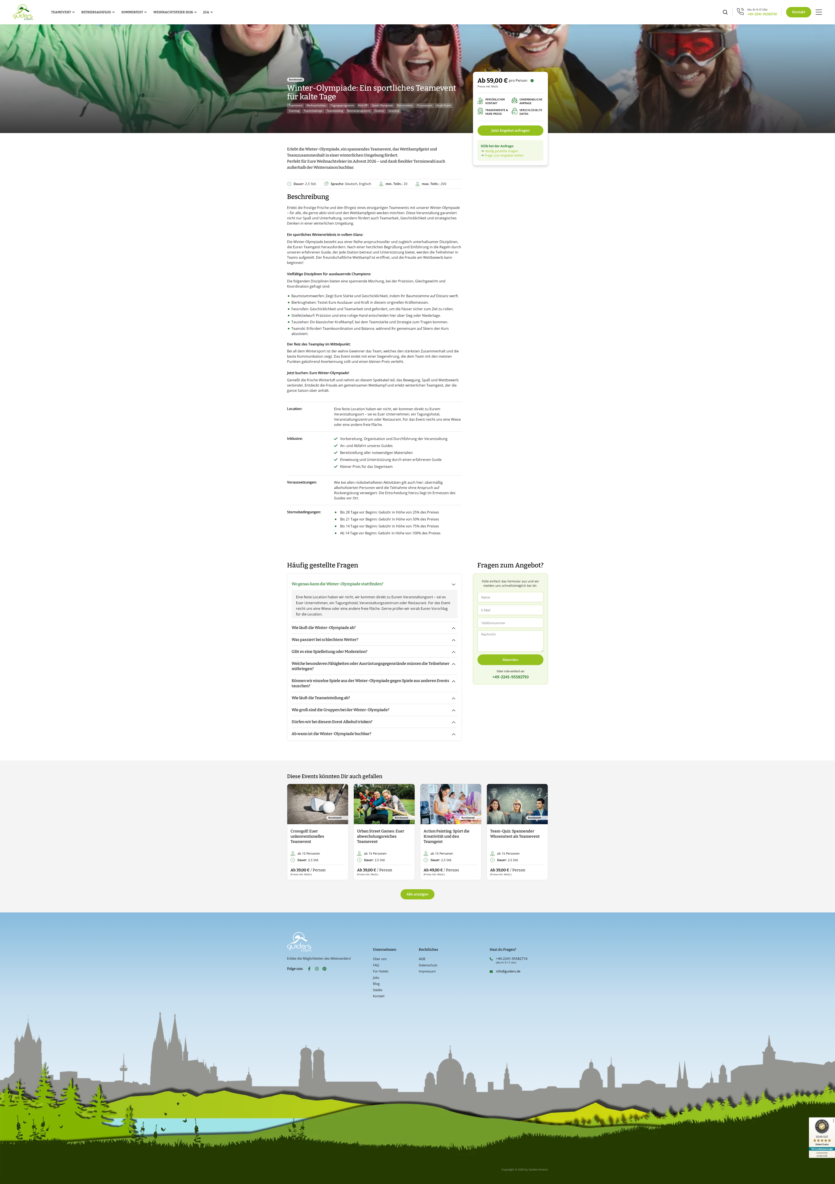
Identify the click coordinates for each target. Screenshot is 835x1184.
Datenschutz (428, 965)
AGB (422, 959)
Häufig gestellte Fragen (501, 151)
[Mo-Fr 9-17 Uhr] (740, 11)
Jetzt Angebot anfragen (510, 130)
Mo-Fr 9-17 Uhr (757, 9)
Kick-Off (362, 105)
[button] (294, 832)
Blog (376, 983)
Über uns (380, 959)
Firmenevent (424, 105)
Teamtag (294, 111)
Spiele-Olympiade (382, 105)
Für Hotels (380, 971)
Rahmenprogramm (358, 111)
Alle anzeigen (417, 894)
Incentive (394, 111)
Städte (377, 990)
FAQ (376, 965)
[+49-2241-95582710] (491, 959)
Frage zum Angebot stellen (504, 155)
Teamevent (295, 105)
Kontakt (378, 996)
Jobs (376, 977)
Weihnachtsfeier (316, 105)
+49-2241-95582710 (762, 14)
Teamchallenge (313, 111)
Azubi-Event (443, 105)
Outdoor (379, 111)
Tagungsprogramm (342, 105)
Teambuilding (335, 111)
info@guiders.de (508, 971)
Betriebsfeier (405, 105)
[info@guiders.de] (491, 971)
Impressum (427, 971)
